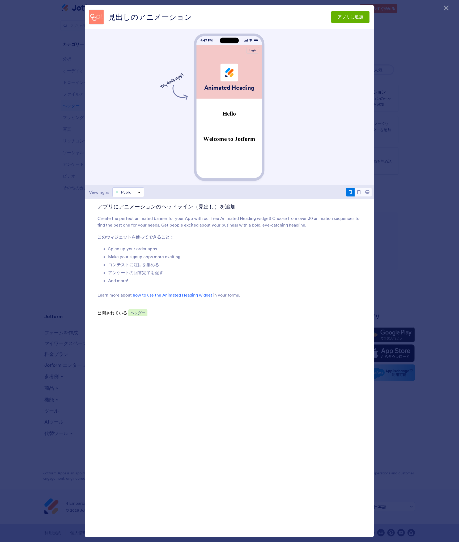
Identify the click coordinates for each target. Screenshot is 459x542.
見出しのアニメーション (150, 17)
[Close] (446, 8)
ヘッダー (137, 312)
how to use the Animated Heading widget (172, 295)
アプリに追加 (350, 16)
